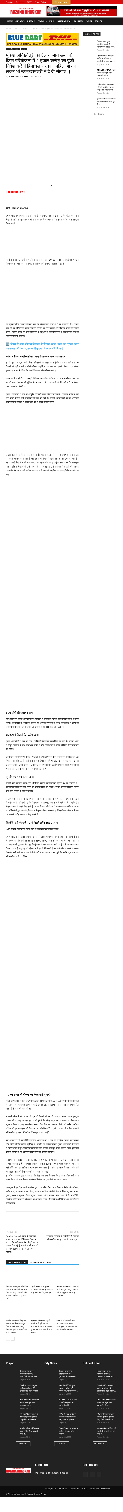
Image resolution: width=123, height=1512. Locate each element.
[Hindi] (16, 177)
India (51, 21)
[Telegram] (23, 1218)
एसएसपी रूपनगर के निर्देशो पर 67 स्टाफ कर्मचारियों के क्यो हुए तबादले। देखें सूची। (62, 1238)
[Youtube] (114, 2)
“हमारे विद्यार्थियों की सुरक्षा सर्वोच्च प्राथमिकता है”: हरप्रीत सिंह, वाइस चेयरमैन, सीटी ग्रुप (41, 1289)
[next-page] (13, 1339)
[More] (43, 1218)
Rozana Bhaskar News (18, 76)
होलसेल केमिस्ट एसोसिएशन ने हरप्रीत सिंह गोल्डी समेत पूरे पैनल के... (106, 101)
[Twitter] (30, 1218)
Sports (98, 21)
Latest (24, 49)
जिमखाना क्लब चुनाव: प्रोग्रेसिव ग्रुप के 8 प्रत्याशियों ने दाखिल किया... (106, 44)
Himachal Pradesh (22, 28)
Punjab (89, 21)
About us (9, 2)
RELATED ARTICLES (17, 1262)
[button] (100, 2)
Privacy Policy (40, 2)
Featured (42, 21)
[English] (10, 177)
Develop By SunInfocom (100, 1488)
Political (78, 21)
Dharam (31, 21)
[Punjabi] (22, 177)
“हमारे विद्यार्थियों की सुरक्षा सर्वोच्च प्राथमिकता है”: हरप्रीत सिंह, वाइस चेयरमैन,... (106, 58)
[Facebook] (105, 2)
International (64, 21)
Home (10, 21)
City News (20, 21)
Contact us (20, 2)
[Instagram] (110, 2)
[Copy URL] (37, 1218)
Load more (99, 114)
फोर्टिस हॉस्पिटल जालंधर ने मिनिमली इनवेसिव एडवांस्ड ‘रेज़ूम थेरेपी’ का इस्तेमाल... (105, 87)
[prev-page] (8, 1339)
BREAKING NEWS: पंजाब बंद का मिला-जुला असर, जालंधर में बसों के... (106, 73)
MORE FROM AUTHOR (40, 1262)
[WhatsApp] (9, 1218)
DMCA (29, 2)
